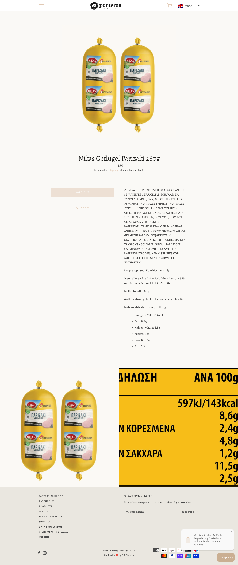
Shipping (113, 170)
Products (45, 506)
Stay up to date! (138, 496)
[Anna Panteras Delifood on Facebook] (39, 552)
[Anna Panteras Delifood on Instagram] (45, 552)
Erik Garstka (128, 555)
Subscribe (188, 512)
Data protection (50, 527)
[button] (188, 5)
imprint (44, 537)
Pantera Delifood (51, 496)
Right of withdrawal (53, 532)
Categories (46, 501)
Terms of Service (50, 516)
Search (44, 511)
